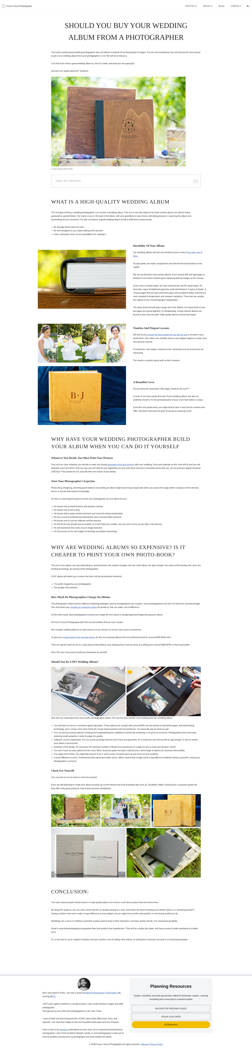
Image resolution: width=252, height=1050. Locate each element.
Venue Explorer (171, 1017)
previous (64, 1029)
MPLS (53, 996)
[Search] (248, 6)
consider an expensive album (83, 607)
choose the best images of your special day (167, 335)
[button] (196, 6)
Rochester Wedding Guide (171, 1008)
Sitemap (145, 1044)
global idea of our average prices (79, 637)
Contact (236, 6)
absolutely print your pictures (120, 464)
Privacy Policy (156, 1044)
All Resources (170, 1024)
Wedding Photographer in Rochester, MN (102, 993)
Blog (221, 6)
